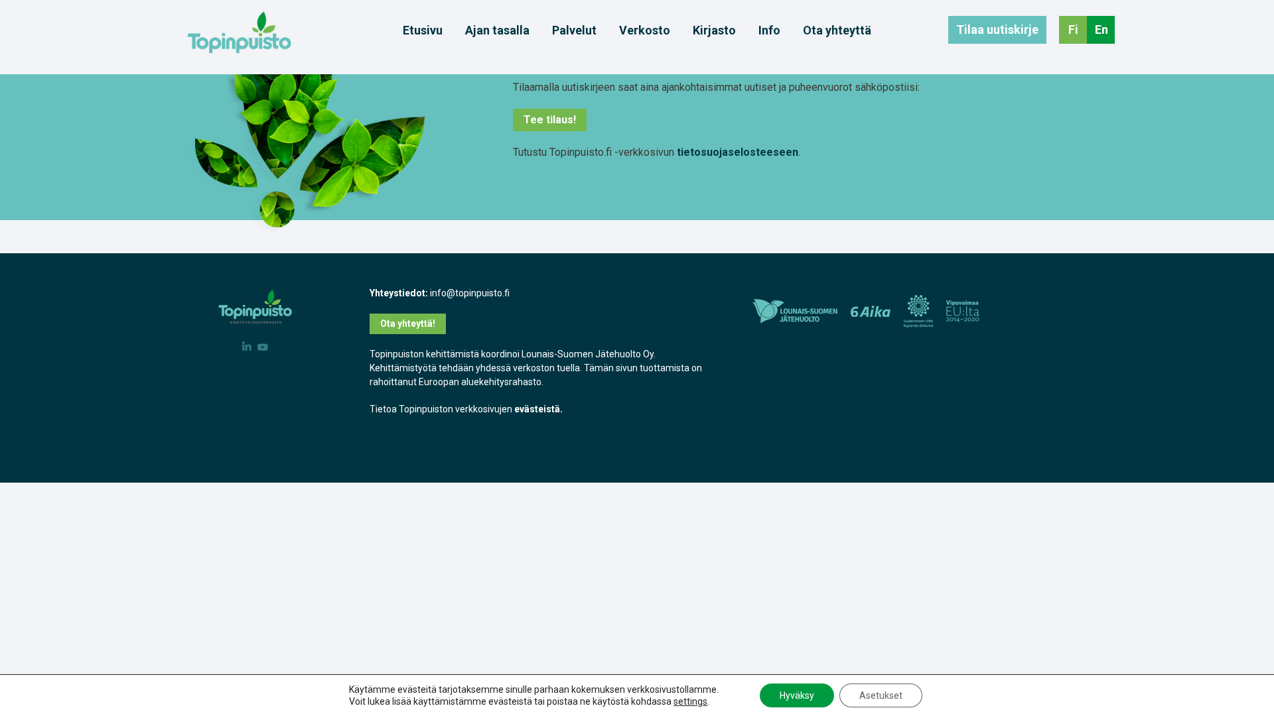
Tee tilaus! (550, 119)
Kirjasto (714, 30)
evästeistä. (538, 409)
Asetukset (880, 695)
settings (690, 701)
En (1101, 29)
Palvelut (574, 30)
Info (769, 30)
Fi (1073, 29)
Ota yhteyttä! (407, 323)
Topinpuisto (239, 32)
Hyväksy (797, 695)
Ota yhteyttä (837, 30)
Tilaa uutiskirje (997, 29)
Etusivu (423, 30)
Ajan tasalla (497, 30)
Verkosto (644, 30)
